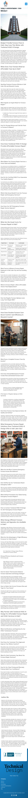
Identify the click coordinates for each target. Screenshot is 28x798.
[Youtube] (16, 795)
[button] (26, 4)
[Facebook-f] (12, 795)
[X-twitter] (14, 795)
